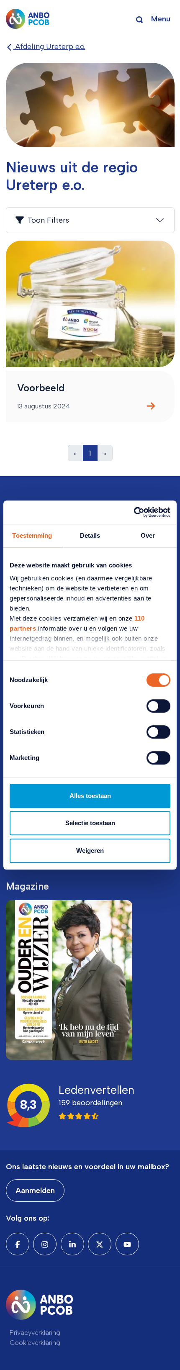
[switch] (158, 706)
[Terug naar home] (28, 19)
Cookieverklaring (35, 1343)
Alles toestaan (90, 795)
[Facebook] (17, 1244)
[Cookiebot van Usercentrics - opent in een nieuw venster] (133, 512)
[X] (99, 1244)
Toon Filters (48, 220)
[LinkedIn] (72, 1244)
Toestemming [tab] (32, 535)
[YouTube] (127, 1244)
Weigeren (90, 850)
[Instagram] (45, 1244)
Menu (160, 18)
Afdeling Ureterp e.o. (49, 46)
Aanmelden (35, 1190)
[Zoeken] (139, 19)
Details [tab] (90, 535)
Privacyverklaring (35, 1333)
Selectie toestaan (90, 822)
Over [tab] (148, 535)
